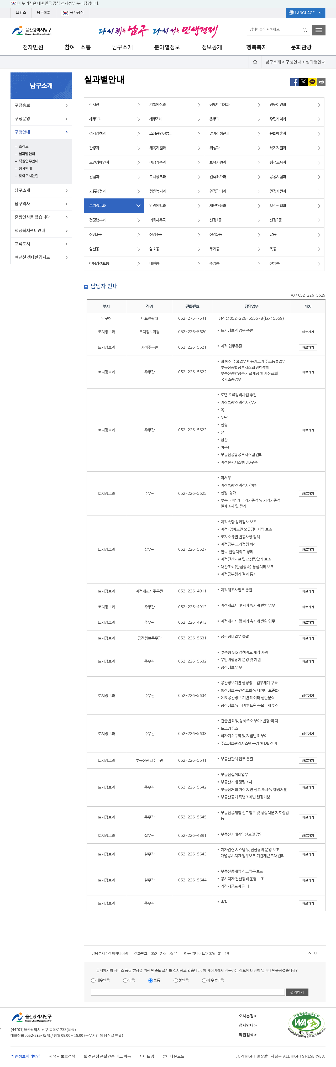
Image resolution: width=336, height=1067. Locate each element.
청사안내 (25, 168)
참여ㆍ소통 (78, 47)
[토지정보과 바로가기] (308, 332)
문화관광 (301, 47)
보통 (156, 980)
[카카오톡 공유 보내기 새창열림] (312, 82)
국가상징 (76, 13)
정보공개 (212, 47)
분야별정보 (167, 47)
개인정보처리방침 (25, 1056)
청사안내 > (248, 1025)
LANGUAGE (305, 13)
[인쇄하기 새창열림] (321, 82)
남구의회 (44, 13)
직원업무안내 (28, 161)
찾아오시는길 (28, 176)
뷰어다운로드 (173, 1056)
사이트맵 (146, 1056)
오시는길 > (248, 1016)
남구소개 (122, 47)
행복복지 (256, 47)
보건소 (21, 13)
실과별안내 (27, 154)
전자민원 (33, 47)
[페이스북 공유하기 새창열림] (294, 82)
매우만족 (103, 980)
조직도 (24, 146)
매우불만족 (215, 980)
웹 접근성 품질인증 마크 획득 (107, 1056)
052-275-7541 (164, 954)
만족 (131, 980)
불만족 (183, 980)
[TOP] (313, 953)
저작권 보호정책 (62, 1056)
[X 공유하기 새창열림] (303, 82)
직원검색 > (248, 1035)
